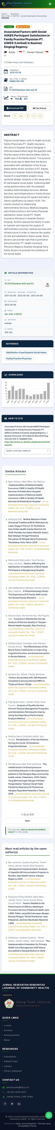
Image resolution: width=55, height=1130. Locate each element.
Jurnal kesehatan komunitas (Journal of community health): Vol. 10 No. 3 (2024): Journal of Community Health (26, 576)
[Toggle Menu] (50, 4)
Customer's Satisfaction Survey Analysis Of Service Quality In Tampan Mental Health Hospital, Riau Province (27, 622)
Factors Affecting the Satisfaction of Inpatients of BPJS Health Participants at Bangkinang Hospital (28, 566)
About (7, 1040)
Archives (15, 14)
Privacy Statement (13, 1071)
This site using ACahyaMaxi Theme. (34, 1124)
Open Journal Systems (26, 1123)
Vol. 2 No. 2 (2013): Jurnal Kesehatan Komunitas (24, 16)
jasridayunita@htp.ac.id (17, 1087)
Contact (8, 1066)
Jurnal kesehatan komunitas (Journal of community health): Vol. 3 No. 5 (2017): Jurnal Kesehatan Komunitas (28, 797)
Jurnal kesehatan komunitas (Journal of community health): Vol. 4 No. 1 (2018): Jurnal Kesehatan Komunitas (27, 926)
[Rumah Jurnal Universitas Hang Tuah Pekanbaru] (27, 1008)
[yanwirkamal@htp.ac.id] (5, 55)
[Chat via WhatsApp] (48, 1115)
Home (4, 14)
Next (27, 820)
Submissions (10, 1056)
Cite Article (40, 108)
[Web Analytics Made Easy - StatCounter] (7, 995)
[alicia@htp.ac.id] (24, 51)
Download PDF (16, 108)
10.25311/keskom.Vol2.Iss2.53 (23, 90)
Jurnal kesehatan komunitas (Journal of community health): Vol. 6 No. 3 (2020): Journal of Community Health (26, 957)
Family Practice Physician (19, 358)
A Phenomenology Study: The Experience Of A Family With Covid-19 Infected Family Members (28, 594)
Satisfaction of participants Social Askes (26, 352)
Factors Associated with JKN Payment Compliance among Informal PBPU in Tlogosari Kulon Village (27, 680)
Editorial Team (11, 1061)
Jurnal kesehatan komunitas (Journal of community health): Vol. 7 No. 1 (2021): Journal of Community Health (26, 632)
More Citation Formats (18, 451)
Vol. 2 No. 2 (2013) (13, 314)
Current (7, 1025)
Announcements (12, 1035)
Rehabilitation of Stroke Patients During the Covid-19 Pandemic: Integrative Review (28, 742)
